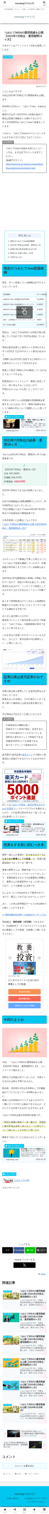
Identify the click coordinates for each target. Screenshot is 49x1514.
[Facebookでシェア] (8, 1014)
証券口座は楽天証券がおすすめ (23, 249)
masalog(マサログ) (24, 3)
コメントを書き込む (24, 1466)
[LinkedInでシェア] (24, 1021)
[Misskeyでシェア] (41, 1006)
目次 (20, 235)
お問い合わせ (13, 1498)
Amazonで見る (24, 992)
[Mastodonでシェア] (19, 1006)
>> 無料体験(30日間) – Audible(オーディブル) (24, 915)
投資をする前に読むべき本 (21, 253)
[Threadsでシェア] (19, 1014)
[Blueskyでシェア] (30, 1006)
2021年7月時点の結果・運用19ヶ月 (25, 245)
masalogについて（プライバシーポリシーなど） (36, 1500)
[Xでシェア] (8, 1006)
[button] (41, 1250)
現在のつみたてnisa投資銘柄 (22, 241)
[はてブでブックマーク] (30, 1014)
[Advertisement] (24, 202)
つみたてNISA (10, 1174)
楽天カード (27, 754)
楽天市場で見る (24, 999)
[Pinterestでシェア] (13, 1021)
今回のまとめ (16, 257)
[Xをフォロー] (24, 1265)
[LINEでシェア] (41, 1014)
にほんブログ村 (21, 1180)
